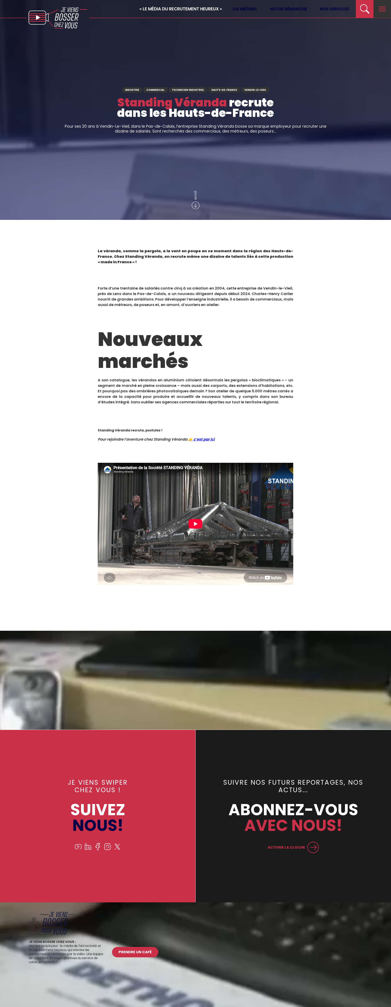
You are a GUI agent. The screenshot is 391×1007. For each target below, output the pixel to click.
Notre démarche (288, 9)
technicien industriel (188, 90)
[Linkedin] (88, 849)
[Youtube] (78, 849)
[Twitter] (117, 849)
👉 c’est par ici (201, 439)
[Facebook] (97, 849)
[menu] (382, 9)
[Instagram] (107, 849)
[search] (364, 9)
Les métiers (245, 9)
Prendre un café (135, 951)
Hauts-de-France (224, 90)
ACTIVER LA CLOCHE (286, 847)
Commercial (155, 90)
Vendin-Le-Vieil (255, 90)
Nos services (334, 9)
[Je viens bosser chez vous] (58, 18)
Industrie (132, 90)
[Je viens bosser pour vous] (53, 933)
